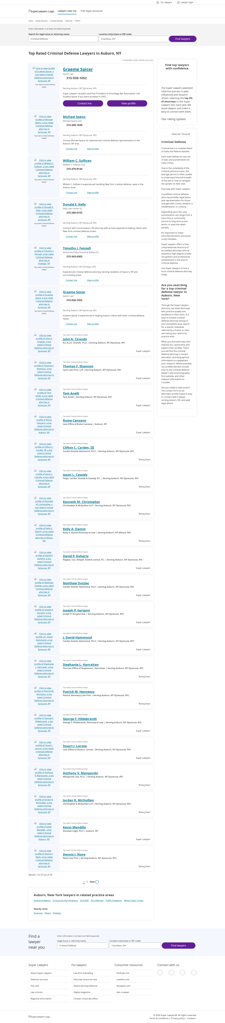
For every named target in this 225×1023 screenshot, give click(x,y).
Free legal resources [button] (92, 10)
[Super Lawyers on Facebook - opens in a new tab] (160, 972)
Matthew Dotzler (76, 583)
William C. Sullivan (77, 160)
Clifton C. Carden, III (78, 447)
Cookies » (191, 1018)
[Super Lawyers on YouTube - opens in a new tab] (182, 972)
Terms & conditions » (159, 1018)
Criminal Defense (56, 21)
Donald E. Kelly (74, 204)
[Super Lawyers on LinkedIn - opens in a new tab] (193, 972)
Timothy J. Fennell (77, 248)
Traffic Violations (114, 900)
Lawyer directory (42, 21)
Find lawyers (182, 39)
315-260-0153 (74, 212)
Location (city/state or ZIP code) (115, 34)
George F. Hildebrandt (80, 719)
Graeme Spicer (78, 69)
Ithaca (48, 913)
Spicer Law (68, 74)
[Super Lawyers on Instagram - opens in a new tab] (171, 972)
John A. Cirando (75, 339)
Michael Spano (74, 116)
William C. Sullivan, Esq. (74, 165)
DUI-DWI (84, 900)
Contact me (85, 103)
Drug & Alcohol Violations (65, 900)
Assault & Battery (42, 900)
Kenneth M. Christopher (81, 502)
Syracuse (38, 913)
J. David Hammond (77, 637)
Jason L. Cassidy (75, 474)
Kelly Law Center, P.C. (73, 208)
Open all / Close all (181, 134)
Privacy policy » (178, 1018)
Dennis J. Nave (74, 854)
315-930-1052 (76, 78)
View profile (128, 103)
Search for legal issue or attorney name (49, 34)
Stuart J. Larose (75, 746)
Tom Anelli (71, 393)
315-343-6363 (74, 256)
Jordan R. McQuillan (78, 800)
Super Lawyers (38, 965)
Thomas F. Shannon (78, 366)
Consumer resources (128, 965)
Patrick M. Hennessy (79, 691)
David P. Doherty (76, 556)
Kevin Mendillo (74, 827)
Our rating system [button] (173, 119)
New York (68, 21)
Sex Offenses (97, 900)
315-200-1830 (74, 125)
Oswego (57, 913)
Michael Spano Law (72, 121)
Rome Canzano (74, 420)
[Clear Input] (95, 38)
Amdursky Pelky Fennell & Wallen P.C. (81, 252)
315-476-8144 (74, 169)
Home (31, 21)
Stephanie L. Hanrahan (81, 664)
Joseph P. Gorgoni (76, 610)
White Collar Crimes (133, 900)
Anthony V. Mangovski (80, 773)
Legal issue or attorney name (71, 940)
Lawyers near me (67, 10)
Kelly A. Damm (74, 529)
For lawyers (79, 965)
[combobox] (63, 39)
